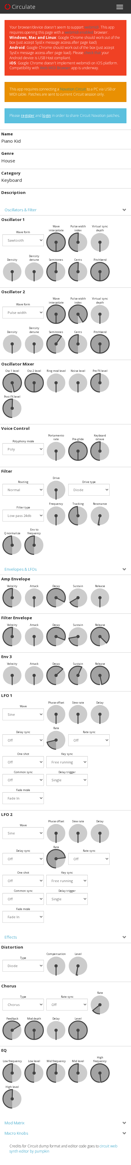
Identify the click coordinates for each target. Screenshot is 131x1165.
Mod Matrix (14, 1123)
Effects (11, 937)
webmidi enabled (79, 32)
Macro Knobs (16, 1133)
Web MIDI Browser (55, 67)
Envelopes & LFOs (21, 569)
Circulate (22, 7)
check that (92, 52)
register (27, 115)
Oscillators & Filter (21, 209)
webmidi (91, 27)
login (46, 115)
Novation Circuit (73, 89)
